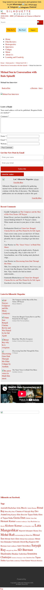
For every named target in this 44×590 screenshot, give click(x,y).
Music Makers (17, 304)
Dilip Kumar (11, 514)
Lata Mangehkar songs (28, 526)
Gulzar (28, 518)
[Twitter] (14, 574)
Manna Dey (37, 530)
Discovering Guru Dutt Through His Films (25, 351)
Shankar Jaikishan (19, 553)
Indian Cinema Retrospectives (22, 341)
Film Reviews (11, 41)
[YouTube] (25, 574)
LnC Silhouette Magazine (23, 179)
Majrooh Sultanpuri (26, 530)
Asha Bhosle (21, 507)
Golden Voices (17, 372)
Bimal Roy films (10, 511)
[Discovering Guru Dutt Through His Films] (6, 366)
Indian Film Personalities (20, 321)
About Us (9, 54)
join (15, 4)
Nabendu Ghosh (18, 541)
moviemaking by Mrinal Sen (23, 535)
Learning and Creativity (15, 57)
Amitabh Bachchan (8, 507)
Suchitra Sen (30, 557)
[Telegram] (19, 574)
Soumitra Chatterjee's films (19, 557)
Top (1, 588)
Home (8, 39)
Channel (23, 7)
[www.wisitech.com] (26, 579)
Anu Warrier (8, 245)
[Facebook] (9, 574)
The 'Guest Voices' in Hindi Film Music (24, 370)
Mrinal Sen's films (12, 538)
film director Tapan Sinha (27, 514)
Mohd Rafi (8, 534)
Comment (5, 116)
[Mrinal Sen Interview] (10, 94)
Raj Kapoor (31, 541)
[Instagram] (35, 574)
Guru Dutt (34, 518)
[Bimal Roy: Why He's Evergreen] (6, 347)
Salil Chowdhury (24, 545)
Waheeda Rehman (36, 560)
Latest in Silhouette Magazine (13, 294)
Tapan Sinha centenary (13, 561)
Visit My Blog (18, 182)
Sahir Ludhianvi (12, 546)
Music (8, 52)
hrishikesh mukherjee (21, 521)
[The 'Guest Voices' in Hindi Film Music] (6, 378)
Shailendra (6, 553)
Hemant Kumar (8, 521)
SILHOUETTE (18, 12)
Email (3, 140)
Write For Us (11, 30)
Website (3, 143)
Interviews (10, 47)
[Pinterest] (30, 574)
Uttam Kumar (25, 560)
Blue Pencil (22, 30)
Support (33, 30)
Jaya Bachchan (32, 521)
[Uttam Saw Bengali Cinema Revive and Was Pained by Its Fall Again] (6, 335)
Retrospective (11, 44)
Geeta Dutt (19, 517)
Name (3, 136)
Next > (41, 88)
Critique (9, 49)
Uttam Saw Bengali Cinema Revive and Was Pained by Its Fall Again (22, 229)
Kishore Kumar (13, 525)
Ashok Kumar (31, 508)
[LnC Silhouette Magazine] (3, 179)
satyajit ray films (11, 550)
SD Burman (25, 549)
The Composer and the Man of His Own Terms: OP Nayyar (22, 213)
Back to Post (6, 88)
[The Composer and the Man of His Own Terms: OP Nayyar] (6, 313)
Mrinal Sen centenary (27, 539)
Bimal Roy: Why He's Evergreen (22, 339)
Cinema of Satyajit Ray (24, 511)
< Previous (33, 88)
